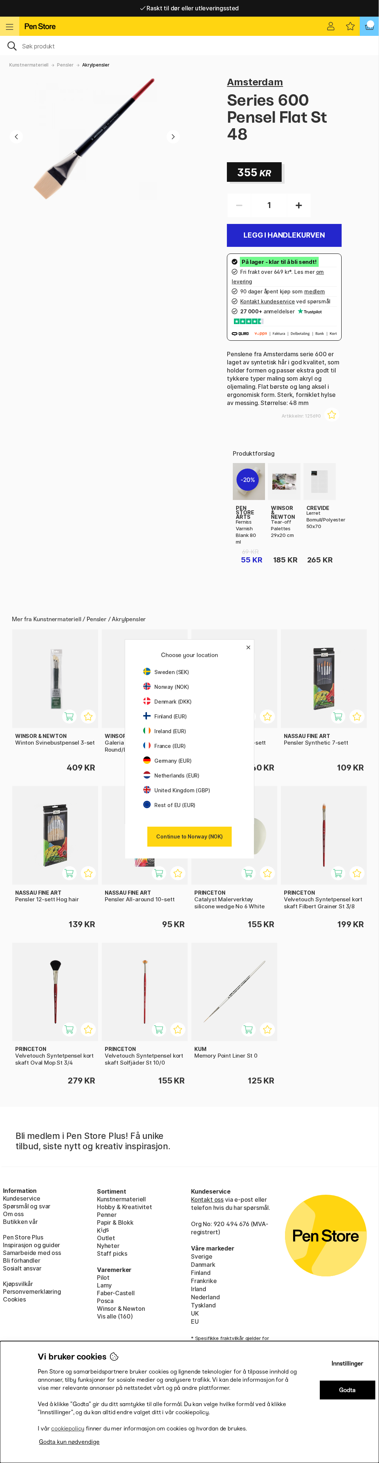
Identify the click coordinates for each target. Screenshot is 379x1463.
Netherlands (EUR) (176, 775)
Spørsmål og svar (26, 1206)
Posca (105, 1300)
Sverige (201, 1256)
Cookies (14, 1299)
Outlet (106, 1238)
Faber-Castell (116, 1293)
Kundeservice (21, 1198)
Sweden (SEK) (171, 672)
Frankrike (204, 1281)
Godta (347, 1390)
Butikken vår (20, 1221)
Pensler (65, 65)
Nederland (205, 1297)
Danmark (203, 1264)
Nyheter (108, 1245)
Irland (198, 1289)
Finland (201, 1272)
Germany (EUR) (173, 761)
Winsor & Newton (121, 1308)
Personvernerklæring (32, 1291)
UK (195, 1313)
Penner (107, 1214)
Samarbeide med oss (32, 1252)
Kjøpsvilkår (18, 1283)
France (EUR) (170, 746)
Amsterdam (255, 82)
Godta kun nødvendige (69, 1441)
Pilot (103, 1277)
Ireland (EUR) (170, 731)
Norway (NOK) (171, 687)
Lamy (104, 1285)
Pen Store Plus (23, 1237)
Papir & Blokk (115, 1222)
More (240, 467)
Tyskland (203, 1305)
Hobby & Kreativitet (124, 1207)
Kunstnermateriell (28, 65)
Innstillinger (347, 1363)
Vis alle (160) (115, 1316)
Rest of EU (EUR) (174, 805)
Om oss (13, 1214)
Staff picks (112, 1253)
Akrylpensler (96, 65)
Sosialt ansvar (22, 1268)
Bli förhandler (21, 1260)
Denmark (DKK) (173, 701)
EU (195, 1321)
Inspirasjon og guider (31, 1245)
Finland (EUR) (170, 716)
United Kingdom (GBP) (182, 790)
